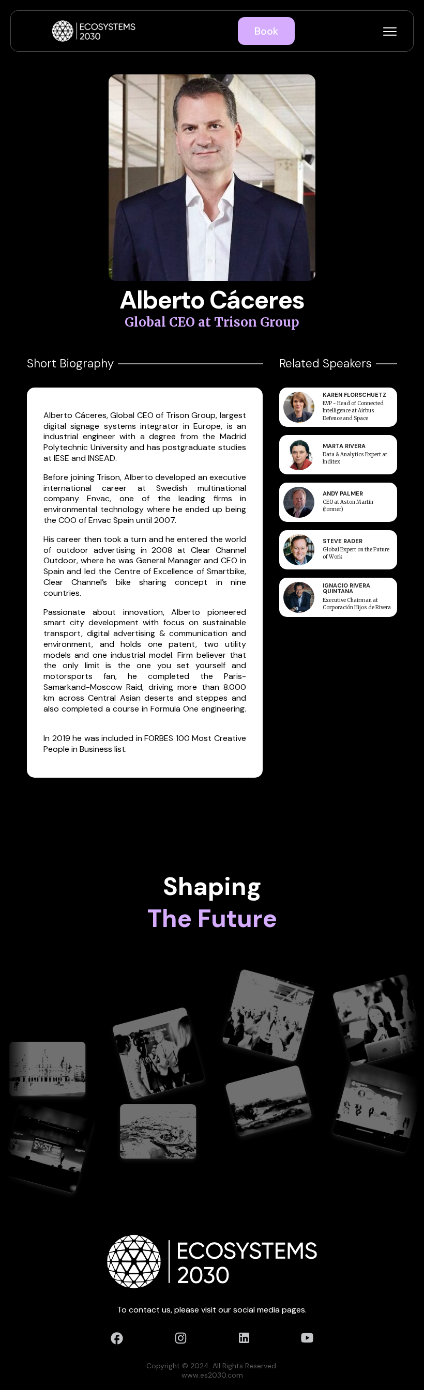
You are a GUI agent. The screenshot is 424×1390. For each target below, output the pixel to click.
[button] (390, 31)
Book (266, 31)
